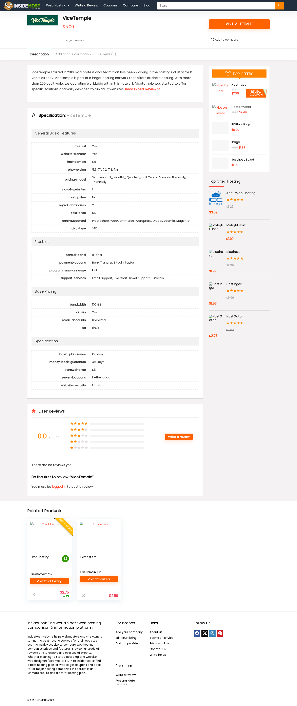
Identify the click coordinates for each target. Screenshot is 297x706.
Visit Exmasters (99, 579)
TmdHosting (39, 557)
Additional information (73, 54)
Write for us (158, 655)
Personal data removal (125, 682)
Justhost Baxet (243, 159)
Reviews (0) (107, 54)
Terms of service (162, 638)
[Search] (279, 5)
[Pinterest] (220, 633)
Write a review (126, 675)
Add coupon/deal (128, 643)
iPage (236, 142)
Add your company (129, 632)
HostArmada (241, 107)
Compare (130, 5)
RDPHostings (241, 124)
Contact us (158, 649)
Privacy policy (159, 643)
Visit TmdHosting (49, 581)
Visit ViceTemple (239, 24)
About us (156, 632)
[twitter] (204, 633)
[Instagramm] (212, 633)
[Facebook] (197, 633)
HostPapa (239, 84)
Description (39, 54)
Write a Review (86, 5)
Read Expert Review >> (143, 89)
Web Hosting (56, 5)
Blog (146, 5)
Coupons (110, 5)
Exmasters (88, 557)
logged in (59, 486)
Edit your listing (126, 638)
